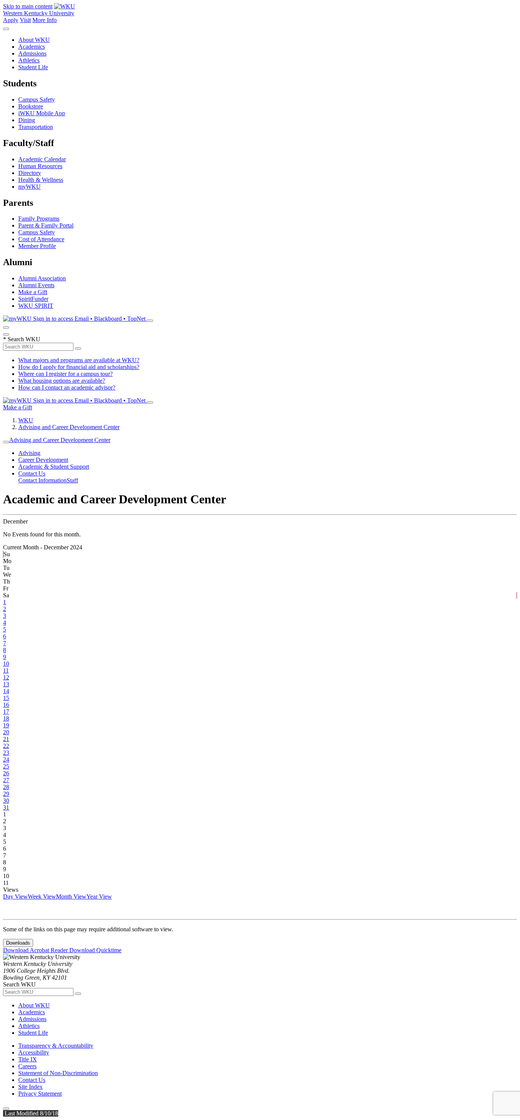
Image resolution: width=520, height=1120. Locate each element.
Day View (15, 896)
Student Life (33, 67)
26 (6, 773)
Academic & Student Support (53, 466)
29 (6, 794)
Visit (25, 20)
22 (6, 746)
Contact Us (31, 473)
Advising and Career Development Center (69, 427)
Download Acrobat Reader (36, 950)
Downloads (18, 943)
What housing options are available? (61, 380)
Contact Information (42, 480)
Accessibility (33, 1052)
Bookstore (30, 106)
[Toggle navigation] (6, 442)
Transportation (35, 127)
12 (6, 677)
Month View (71, 896)
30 (6, 800)
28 (6, 787)
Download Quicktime (95, 950)
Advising (29, 453)
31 (6, 807)
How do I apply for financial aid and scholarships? (78, 367)
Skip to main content (28, 6)
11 (6, 670)
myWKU (29, 186)
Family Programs (38, 218)
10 (6, 663)
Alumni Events (36, 285)
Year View (99, 896)
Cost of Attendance (41, 239)
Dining (26, 120)
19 (6, 725)
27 (6, 780)
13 (6, 684)
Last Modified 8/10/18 (30, 1113)
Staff (72, 480)
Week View (42, 896)
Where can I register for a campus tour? (65, 374)
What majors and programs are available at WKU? (78, 360)
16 (6, 705)
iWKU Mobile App (41, 113)
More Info (44, 20)
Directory (29, 173)
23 (6, 752)
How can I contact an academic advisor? (66, 387)
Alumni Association (42, 278)
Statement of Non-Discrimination (58, 1073)
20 (6, 732)
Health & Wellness (40, 180)
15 (6, 698)
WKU (25, 420)
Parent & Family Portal (45, 225)
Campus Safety (36, 99)
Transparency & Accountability (55, 1045)
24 (6, 759)
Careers (27, 1066)
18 (6, 718)
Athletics (29, 60)
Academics (31, 46)
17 (6, 711)
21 (6, 739)
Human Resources (40, 166)
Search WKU (21, 339)
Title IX (27, 1059)
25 (6, 766)
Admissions (32, 53)
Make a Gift (32, 292)
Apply (10, 20)
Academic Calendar (42, 159)
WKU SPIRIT (35, 305)
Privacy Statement (40, 1093)
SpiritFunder (33, 299)
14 (6, 691)
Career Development (43, 460)
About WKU (34, 40)
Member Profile (37, 246)
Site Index (30, 1086)
